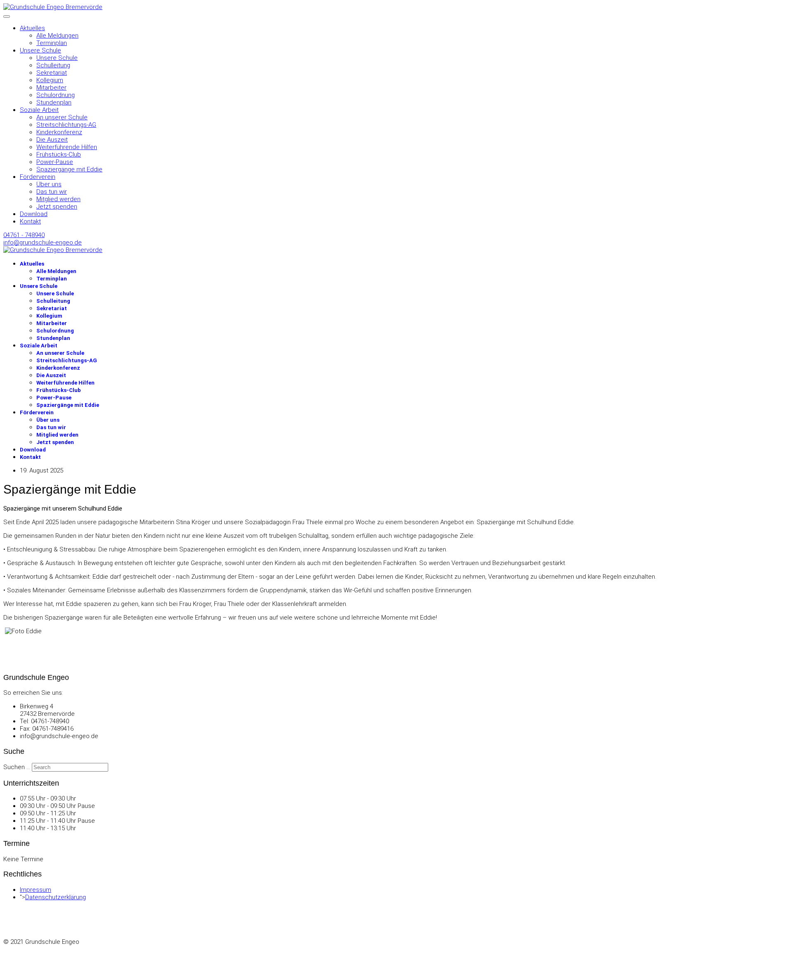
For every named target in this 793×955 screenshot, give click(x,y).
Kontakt (30, 221)
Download (33, 214)
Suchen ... (16, 767)
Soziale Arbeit (39, 110)
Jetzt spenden (56, 206)
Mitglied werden (58, 199)
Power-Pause (54, 162)
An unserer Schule (62, 117)
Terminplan (51, 43)
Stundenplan (53, 102)
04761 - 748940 (24, 235)
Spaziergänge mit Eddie (69, 169)
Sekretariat (51, 72)
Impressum (35, 889)
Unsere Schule (40, 50)
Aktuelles (32, 28)
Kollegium (49, 80)
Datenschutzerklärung (55, 897)
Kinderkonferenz (59, 132)
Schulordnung (55, 95)
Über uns (49, 184)
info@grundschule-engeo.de (42, 242)
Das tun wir (51, 191)
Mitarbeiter (51, 87)
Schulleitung (53, 65)
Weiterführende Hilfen (66, 147)
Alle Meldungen (57, 35)
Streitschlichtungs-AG (66, 124)
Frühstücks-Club (58, 154)
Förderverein (37, 177)
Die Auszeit (52, 139)
